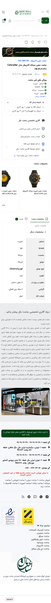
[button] (25, 401)
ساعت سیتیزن (43, 533)
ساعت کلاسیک (11, 483)
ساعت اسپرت (25, 483)
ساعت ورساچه (43, 542)
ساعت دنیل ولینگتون (40, 539)
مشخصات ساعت (37, 219)
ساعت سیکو (44, 536)
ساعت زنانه (38, 483)
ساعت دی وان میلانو (40, 548)
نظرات (19, 219)
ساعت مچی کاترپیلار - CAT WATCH (32, 36)
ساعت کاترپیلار (42, 545)
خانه (46, 36)
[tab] (39, 219)
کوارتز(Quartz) (16, 268)
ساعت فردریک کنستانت (39, 530)
